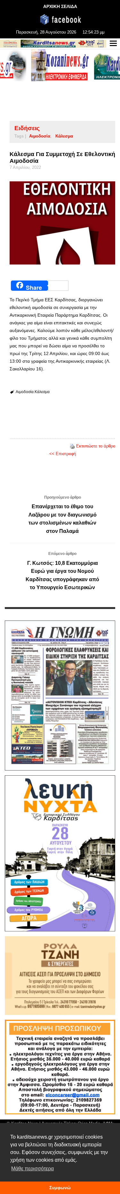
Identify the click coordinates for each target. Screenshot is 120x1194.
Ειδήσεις (27, 128)
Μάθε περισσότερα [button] (32, 1168)
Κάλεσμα (64, 136)
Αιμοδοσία (39, 136)
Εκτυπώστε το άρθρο (95, 446)
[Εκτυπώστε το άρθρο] (72, 446)
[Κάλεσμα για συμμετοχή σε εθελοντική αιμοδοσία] (62, 223)
